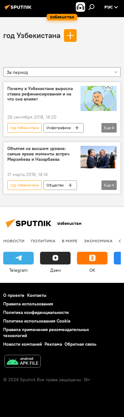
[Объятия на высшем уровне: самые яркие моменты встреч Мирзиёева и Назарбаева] (98, 157)
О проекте (13, 295)
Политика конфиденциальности (36, 312)
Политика (43, 241)
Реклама (53, 344)
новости (13, 241)
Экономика (98, 241)
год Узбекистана (31, 35)
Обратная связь (80, 344)
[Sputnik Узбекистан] (19, 9)
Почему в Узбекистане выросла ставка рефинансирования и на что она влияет (40, 94)
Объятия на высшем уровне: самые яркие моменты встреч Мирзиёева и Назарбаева (38, 154)
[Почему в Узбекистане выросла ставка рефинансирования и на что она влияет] (98, 98)
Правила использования (28, 304)
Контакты (36, 295)
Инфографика (58, 127)
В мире (70, 241)
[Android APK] (22, 362)
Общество (55, 185)
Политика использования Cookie (37, 321)
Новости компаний (22, 344)
